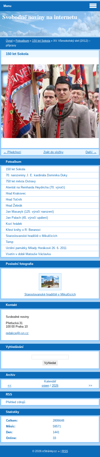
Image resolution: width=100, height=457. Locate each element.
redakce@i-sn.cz (17, 333)
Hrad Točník (14, 199)
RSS (65, 451)
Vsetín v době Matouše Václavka (28, 254)
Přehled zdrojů (15, 402)
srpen (45, 385)
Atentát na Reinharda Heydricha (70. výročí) (35, 187)
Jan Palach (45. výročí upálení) (27, 217)
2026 (55, 385)
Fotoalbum (22, 40)
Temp (9, 242)
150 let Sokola (41, 40)
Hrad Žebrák (14, 205)
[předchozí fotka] (8, 101)
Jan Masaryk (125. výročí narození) (30, 211)
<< (9, 385)
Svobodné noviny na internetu (39, 16)
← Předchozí (12, 152)
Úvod (9, 40)
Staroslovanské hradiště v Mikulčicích (31, 236)
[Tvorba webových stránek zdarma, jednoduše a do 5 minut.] (59, 451)
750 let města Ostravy (21, 181)
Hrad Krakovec (16, 193)
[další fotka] (91, 101)
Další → (91, 152)
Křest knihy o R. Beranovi (23, 230)
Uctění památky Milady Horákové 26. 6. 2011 (36, 248)
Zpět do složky (53, 152)
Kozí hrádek (14, 223)
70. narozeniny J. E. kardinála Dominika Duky (36, 175)
